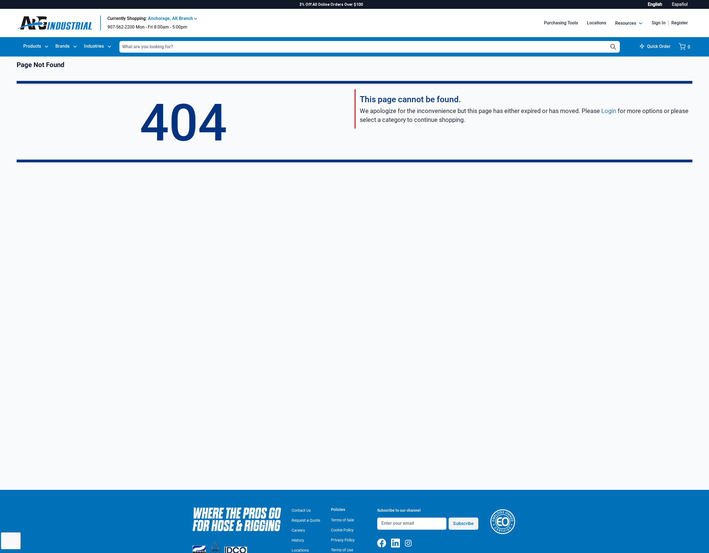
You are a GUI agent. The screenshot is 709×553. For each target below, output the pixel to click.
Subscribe (463, 523)
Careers (298, 530)
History (298, 540)
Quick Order (659, 46)
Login (608, 110)
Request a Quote (306, 520)
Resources (626, 23)
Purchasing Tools (561, 22)
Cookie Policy (342, 530)
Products (32, 46)
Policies (338, 509)
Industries (94, 46)
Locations (596, 22)
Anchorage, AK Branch (171, 18)
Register (679, 22)
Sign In (659, 22)
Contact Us (301, 510)
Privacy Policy (343, 540)
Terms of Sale (342, 520)
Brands (62, 46)
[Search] (613, 47)
